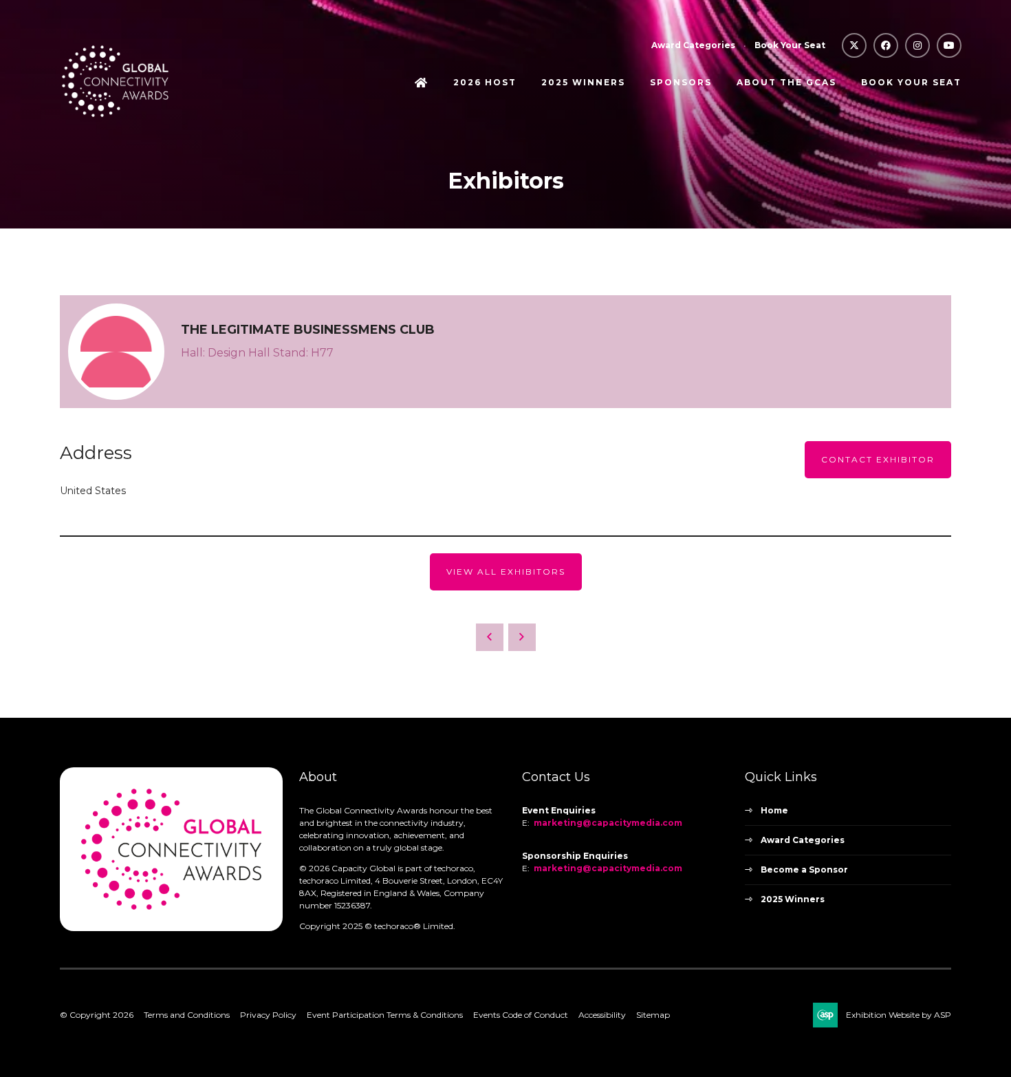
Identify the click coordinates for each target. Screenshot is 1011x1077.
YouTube (949, 45)
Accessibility (602, 1015)
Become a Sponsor (804, 869)
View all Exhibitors (505, 571)
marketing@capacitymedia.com (608, 823)
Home (421, 83)
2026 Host (485, 82)
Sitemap (653, 1015)
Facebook (885, 45)
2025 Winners (793, 899)
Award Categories (693, 45)
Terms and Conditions (187, 1015)
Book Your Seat (789, 45)
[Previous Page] (489, 637)
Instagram (917, 45)
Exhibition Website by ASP (898, 1015)
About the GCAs (786, 82)
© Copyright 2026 (96, 1015)
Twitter (854, 45)
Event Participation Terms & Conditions (385, 1015)
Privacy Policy (268, 1015)
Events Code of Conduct (520, 1015)
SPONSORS (681, 82)
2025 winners (583, 82)
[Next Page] (522, 637)
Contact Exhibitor (878, 459)
